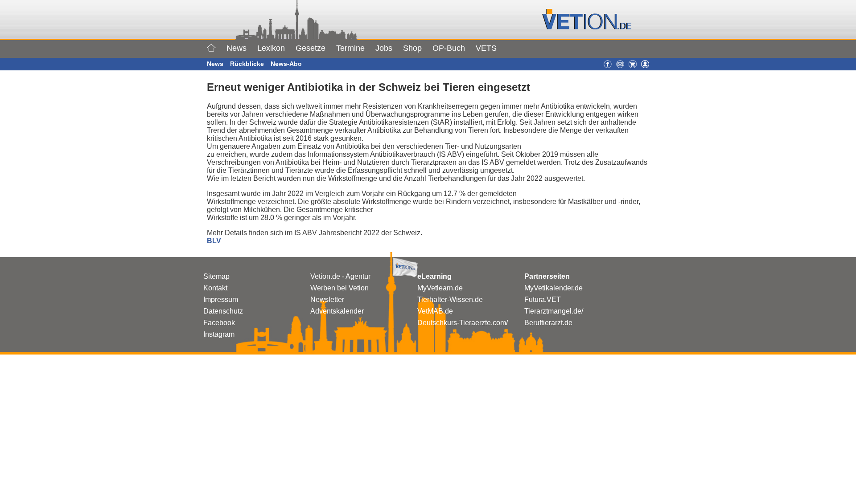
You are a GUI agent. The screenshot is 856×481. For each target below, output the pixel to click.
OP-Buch (448, 48)
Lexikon (271, 48)
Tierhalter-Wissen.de (450, 299)
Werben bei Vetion (339, 288)
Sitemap (216, 276)
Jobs (383, 48)
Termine (350, 48)
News (236, 48)
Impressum (220, 299)
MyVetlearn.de (440, 288)
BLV (214, 241)
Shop (412, 48)
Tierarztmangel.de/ (553, 311)
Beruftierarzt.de (548, 322)
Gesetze (310, 48)
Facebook (219, 322)
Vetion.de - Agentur (340, 276)
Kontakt (215, 288)
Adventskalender (337, 311)
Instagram (219, 334)
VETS (486, 48)
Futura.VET (542, 299)
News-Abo (286, 63)
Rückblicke (247, 63)
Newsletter (327, 299)
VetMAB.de (435, 311)
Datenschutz (223, 311)
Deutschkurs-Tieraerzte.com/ (462, 322)
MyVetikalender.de (553, 288)
